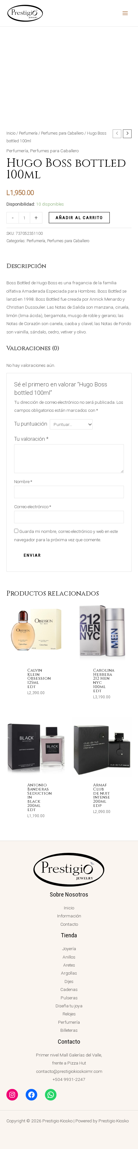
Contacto (69, 924)
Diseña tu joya (69, 1005)
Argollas (69, 973)
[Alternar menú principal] (125, 13)
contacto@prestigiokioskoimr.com (69, 1071)
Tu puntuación (30, 424)
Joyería (69, 948)
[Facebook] (31, 1094)
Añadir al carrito (79, 217)
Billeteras (69, 1030)
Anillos (69, 956)
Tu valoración (31, 439)
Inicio (10, 133)
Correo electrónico (32, 506)
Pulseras (69, 997)
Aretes (69, 965)
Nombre (23, 481)
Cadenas (69, 989)
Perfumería (28, 133)
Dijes (69, 981)
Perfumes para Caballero (62, 133)
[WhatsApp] (50, 1094)
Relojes (69, 1013)
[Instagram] (12, 1094)
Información (69, 915)
